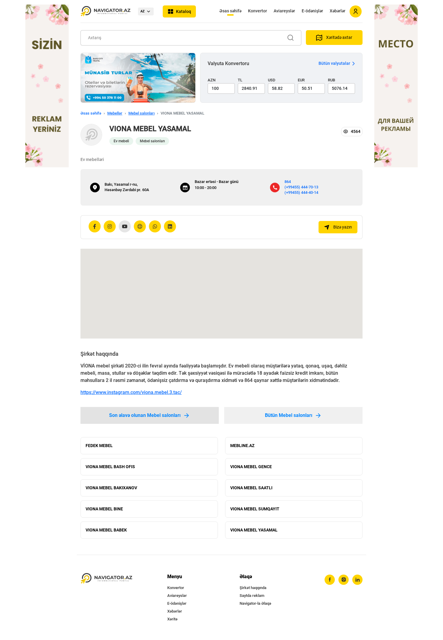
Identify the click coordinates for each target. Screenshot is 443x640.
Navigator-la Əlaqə (255, 603)
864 (287, 181)
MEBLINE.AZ (242, 445)
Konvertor (257, 10)
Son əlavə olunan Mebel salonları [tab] (145, 415)
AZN (211, 80)
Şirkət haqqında (253, 587)
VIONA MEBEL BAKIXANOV (111, 487)
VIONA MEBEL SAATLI (251, 487)
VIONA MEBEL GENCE (251, 466)
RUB (331, 80)
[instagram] (343, 580)
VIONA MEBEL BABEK (106, 530)
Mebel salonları (141, 113)
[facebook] (330, 580)
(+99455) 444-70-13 (301, 187)
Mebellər (114, 113)
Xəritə (172, 619)
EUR (301, 80)
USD (271, 80)
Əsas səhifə (230, 10)
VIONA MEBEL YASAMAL (254, 530)
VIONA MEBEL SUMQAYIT (254, 508)
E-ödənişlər (312, 10)
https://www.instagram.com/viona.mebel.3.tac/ (131, 392)
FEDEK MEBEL (99, 445)
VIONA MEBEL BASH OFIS (110, 466)
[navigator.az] (106, 578)
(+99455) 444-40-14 (301, 192)
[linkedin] (357, 580)
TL (240, 80)
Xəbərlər (337, 10)
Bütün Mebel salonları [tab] (288, 415)
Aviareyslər (284, 10)
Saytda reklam (252, 595)
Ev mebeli (121, 141)
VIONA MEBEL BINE (104, 508)
